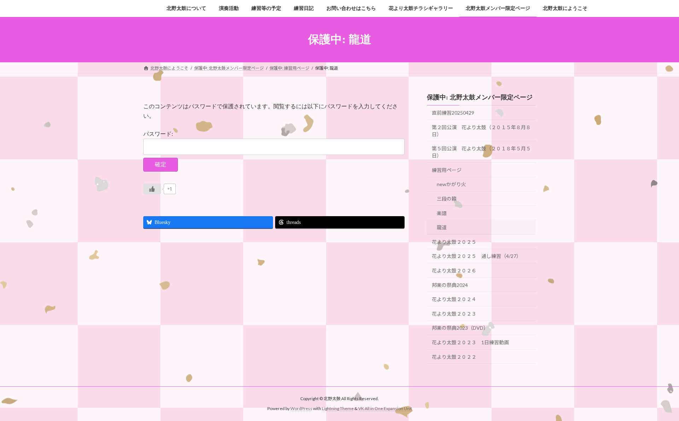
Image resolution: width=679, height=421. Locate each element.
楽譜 (442, 213)
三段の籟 (447, 199)
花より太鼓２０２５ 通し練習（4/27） (476, 256)
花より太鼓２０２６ (454, 270)
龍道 (442, 227)
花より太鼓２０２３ (454, 313)
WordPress (301, 408)
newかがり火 (451, 184)
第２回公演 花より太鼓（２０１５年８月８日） (481, 130)
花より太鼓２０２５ (454, 241)
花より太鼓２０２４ (454, 299)
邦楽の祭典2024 (450, 285)
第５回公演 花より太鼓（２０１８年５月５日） (481, 151)
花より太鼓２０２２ (454, 356)
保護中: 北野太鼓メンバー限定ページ (480, 97)
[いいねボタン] (152, 189)
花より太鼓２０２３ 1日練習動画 (470, 342)
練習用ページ (447, 170)
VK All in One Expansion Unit (385, 408)
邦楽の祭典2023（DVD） (460, 328)
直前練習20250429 (453, 113)
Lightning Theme (338, 408)
